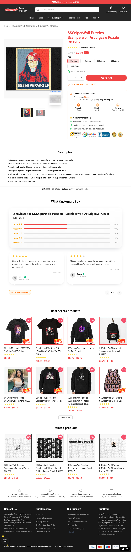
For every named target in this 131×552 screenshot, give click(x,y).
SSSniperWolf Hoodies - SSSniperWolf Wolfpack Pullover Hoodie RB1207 (78, 401)
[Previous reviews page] (107, 292)
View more (65, 417)
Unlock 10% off (5, 540)
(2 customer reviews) (87, 48)
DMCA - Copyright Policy (46, 525)
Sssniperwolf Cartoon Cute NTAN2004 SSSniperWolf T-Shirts (48, 351)
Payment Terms (74, 518)
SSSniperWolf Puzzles (48, 26)
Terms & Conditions (44, 518)
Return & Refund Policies (77, 521)
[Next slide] (59, 69)
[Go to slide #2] (40, 112)
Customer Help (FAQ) (76, 529)
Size (69, 57)
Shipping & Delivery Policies (78, 514)
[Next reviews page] (119, 292)
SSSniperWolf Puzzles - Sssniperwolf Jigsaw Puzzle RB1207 (16, 468)
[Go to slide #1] (27, 112)
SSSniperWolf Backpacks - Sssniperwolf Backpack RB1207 (111, 351)
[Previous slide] (8, 69)
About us (39, 514)
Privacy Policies (42, 521)
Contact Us (72, 525)
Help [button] (126, 549)
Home (6, 26)
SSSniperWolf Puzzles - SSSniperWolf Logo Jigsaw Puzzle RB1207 (111, 468)
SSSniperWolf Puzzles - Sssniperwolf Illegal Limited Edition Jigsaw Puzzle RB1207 (49, 468)
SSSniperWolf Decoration (23, 26)
